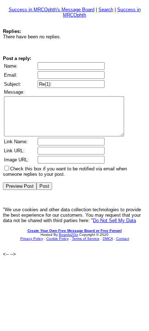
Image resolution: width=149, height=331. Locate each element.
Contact (122, 239)
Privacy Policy (31, 239)
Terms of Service (85, 239)
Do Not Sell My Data (114, 220)
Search (105, 9)
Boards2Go (68, 235)
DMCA (108, 239)
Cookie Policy (57, 239)
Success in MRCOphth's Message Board (51, 9)
